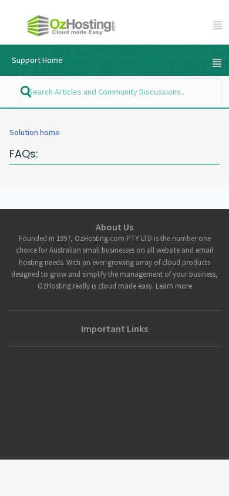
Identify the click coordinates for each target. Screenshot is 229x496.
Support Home (37, 60)
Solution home (34, 132)
